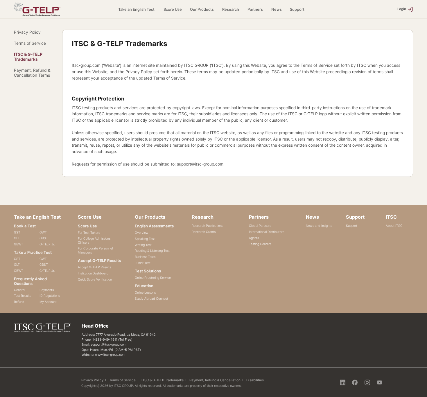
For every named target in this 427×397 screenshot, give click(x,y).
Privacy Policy (27, 32)
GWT (43, 232)
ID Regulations (50, 296)
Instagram (367, 382)
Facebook (355, 382)
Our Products (202, 9)
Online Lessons (145, 292)
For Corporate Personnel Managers (95, 250)
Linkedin (342, 382)
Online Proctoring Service (153, 278)
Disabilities (255, 380)
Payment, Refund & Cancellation (215, 380)
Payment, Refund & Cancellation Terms (32, 73)
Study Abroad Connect (151, 299)
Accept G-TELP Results (94, 267)
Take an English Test (136, 9)
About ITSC (394, 226)
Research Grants (204, 232)
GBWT (18, 244)
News (276, 9)
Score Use (173, 9)
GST (17, 232)
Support (297, 9)
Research (230, 9)
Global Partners (260, 226)
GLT (17, 238)
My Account (48, 302)
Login (401, 9)
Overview (141, 233)
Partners (255, 9)
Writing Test (143, 245)
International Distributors (266, 232)
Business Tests (145, 257)
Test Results (22, 296)
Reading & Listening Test (152, 251)
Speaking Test (145, 239)
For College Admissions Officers (94, 240)
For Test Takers (89, 233)
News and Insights (319, 226)
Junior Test (142, 263)
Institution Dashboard (93, 273)
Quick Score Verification (95, 279)
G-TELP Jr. (47, 244)
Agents (254, 238)
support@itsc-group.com (200, 163)
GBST (44, 238)
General (19, 290)
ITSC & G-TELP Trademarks (28, 57)
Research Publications (207, 226)
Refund (19, 302)
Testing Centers (260, 244)
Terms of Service (30, 43)
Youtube (379, 382)
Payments (47, 290)
